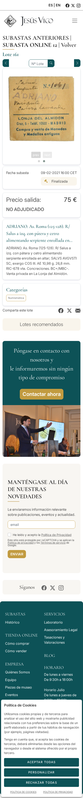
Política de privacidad (21, 542)
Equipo (10, 680)
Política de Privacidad (56, 535)
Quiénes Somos (17, 672)
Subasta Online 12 (30, 45)
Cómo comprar (17, 643)
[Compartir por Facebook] (60, 310)
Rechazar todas (41, 782)
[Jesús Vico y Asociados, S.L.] (34, 20)
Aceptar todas (41, 762)
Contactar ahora (42, 394)
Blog (49, 655)
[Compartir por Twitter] (69, 310)
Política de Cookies (23, 792)
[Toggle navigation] (74, 21)
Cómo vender (16, 651)
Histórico (12, 622)
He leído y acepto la (42, 535)
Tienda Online (21, 635)
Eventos (11, 695)
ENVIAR (16, 554)
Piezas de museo (18, 687)
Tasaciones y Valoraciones (54, 640)
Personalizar (41, 772)
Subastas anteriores (36, 37)
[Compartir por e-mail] (77, 310)
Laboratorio (53, 622)
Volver (68, 45)
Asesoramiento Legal (60, 630)
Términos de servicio (53, 542)
